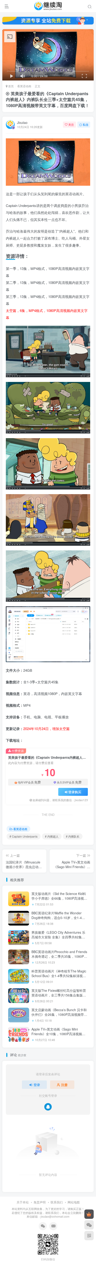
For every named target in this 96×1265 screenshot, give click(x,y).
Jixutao (22, 122)
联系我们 (57, 1202)
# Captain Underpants (24, 836)
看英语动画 (24, 86)
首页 (10, 86)
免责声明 (40, 1202)
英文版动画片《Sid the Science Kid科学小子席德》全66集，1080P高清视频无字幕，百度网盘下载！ (59, 898)
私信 (85, 124)
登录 (37, 1084)
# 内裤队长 (72, 836)
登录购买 (74, 792)
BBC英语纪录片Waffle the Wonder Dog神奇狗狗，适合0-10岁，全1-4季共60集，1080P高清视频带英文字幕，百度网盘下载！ (59, 920)
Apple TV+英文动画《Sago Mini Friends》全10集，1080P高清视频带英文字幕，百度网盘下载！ (58, 1034)
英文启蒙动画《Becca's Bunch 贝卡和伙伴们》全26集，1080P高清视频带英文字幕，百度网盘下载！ (59, 1014)
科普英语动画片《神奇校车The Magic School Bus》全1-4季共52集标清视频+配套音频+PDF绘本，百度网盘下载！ (59, 975)
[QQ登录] (48, 1107)
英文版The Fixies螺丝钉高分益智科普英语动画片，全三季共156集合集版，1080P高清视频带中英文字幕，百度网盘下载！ (59, 997)
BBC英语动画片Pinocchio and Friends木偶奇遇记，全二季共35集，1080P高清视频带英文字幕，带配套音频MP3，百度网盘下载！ (59, 958)
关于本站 (23, 1202)
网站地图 (74, 1202)
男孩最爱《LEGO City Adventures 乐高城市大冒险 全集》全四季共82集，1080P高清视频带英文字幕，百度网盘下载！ (59, 939)
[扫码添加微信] (89, 1225)
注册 (64, 1084)
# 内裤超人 (51, 836)
